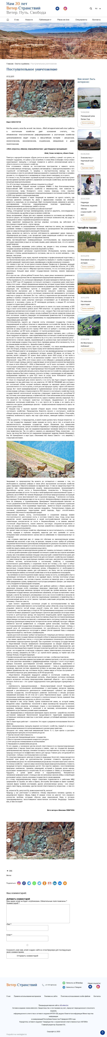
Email (9, 935)
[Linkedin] (55, 883)
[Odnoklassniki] (44, 883)
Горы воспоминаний (89, 219)
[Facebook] (24, 883)
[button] (72, 840)
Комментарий (13, 903)
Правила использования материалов (27, 996)
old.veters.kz (63, 1005)
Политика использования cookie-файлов (75, 996)
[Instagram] (19, 883)
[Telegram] (29, 883)
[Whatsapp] (34, 883)
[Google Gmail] (49, 883)
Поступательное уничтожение (44, 64)
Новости (29, 20)
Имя (8, 924)
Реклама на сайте (50, 996)
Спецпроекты (81, 20)
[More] (65, 883)
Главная (9, 64)
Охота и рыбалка (22, 64)
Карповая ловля (87, 168)
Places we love (63, 20)
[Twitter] (39, 883)
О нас (16, 20)
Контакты (96, 20)
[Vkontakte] (60, 883)
